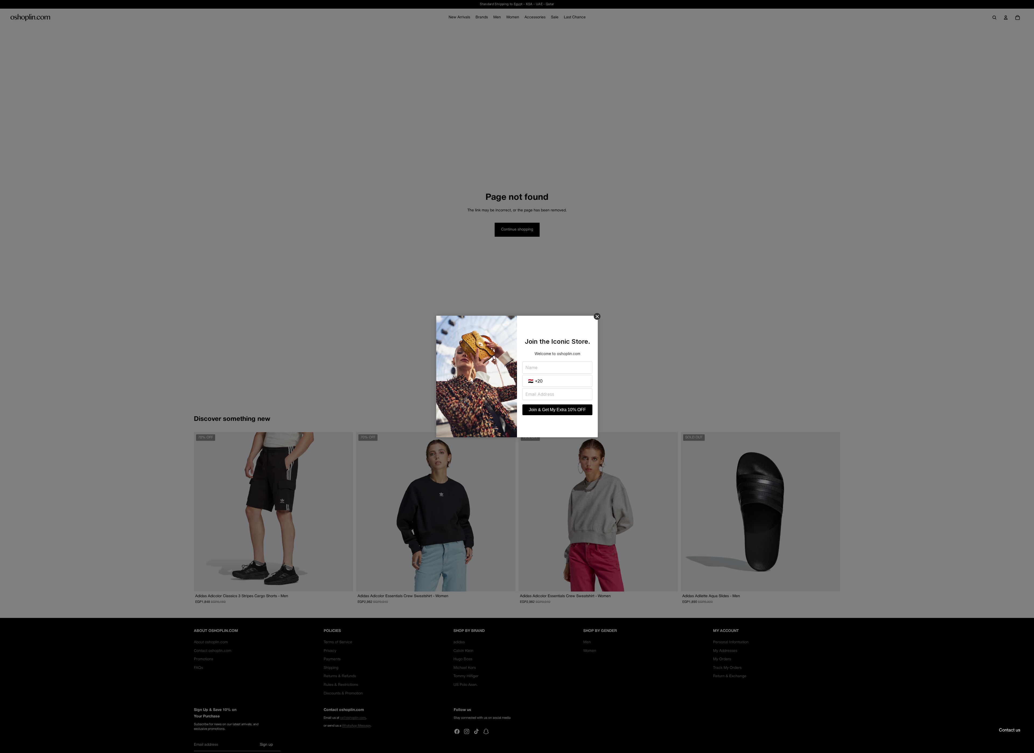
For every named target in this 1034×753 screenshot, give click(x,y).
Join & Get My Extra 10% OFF (557, 409)
